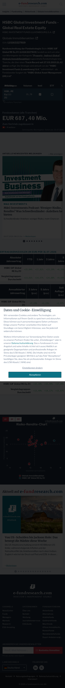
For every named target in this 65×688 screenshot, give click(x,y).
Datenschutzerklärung (22, 343)
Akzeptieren (35, 374)
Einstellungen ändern (32, 367)
